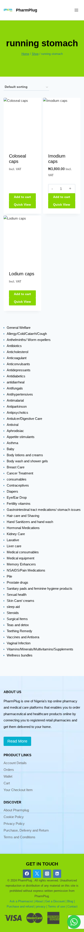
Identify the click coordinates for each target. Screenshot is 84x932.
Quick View (22, 204)
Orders (9, 770)
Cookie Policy (14, 817)
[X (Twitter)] (37, 874)
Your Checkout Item (18, 790)
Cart (7, 783)
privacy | (41, 906)
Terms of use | (57, 906)
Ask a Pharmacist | (22, 901)
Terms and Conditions (19, 837)
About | (39, 901)
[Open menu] (76, 10)
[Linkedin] (57, 874)
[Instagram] (47, 874)
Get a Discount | (55, 901)
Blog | (71, 901)
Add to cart (22, 197)
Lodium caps (21, 273)
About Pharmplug (16, 810)
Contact (72, 906)
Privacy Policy (14, 823)
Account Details (15, 763)
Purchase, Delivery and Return (26, 830)
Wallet (8, 776)
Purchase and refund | (21, 906)
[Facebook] (27, 874)
